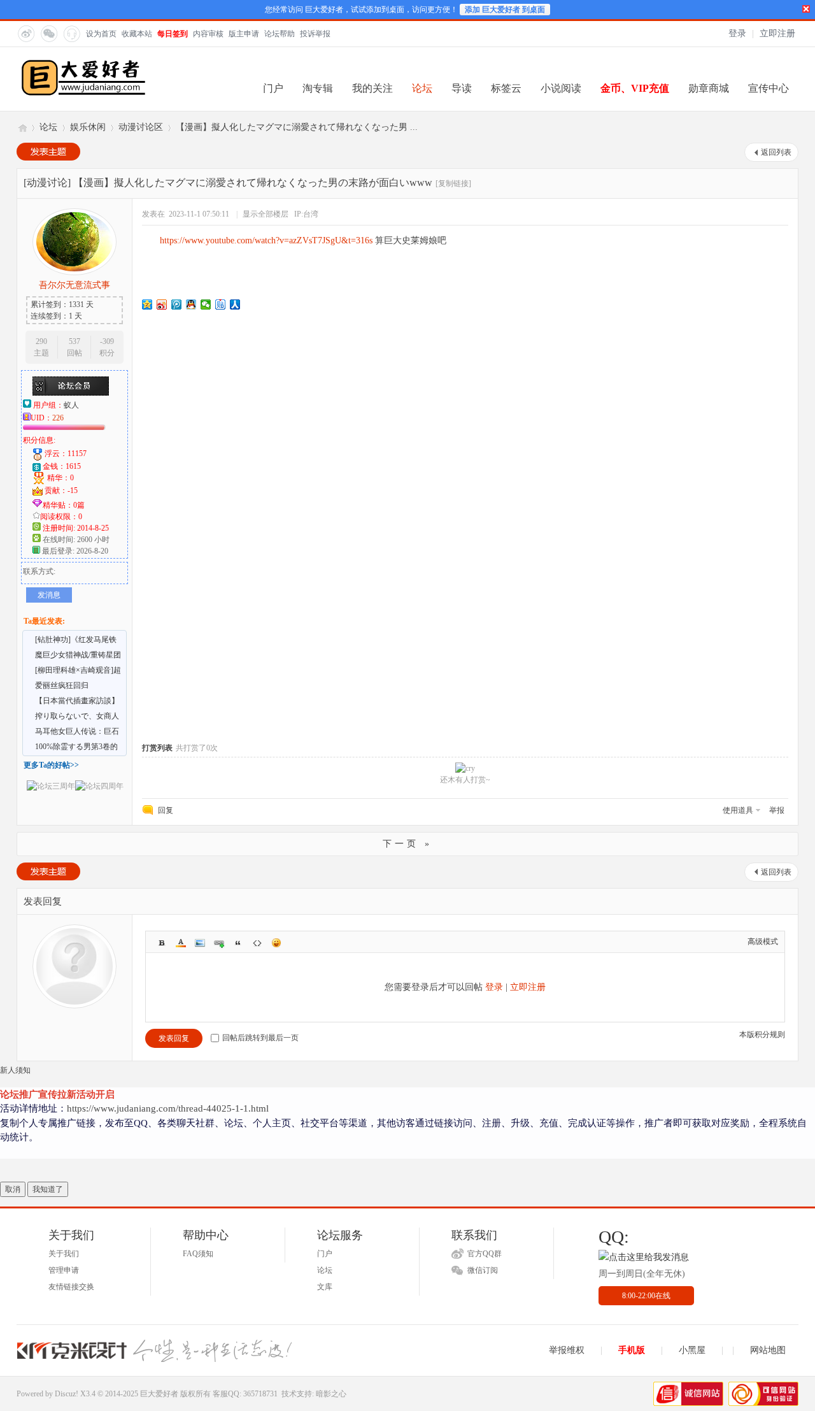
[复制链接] (453, 183)
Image (200, 942)
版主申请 (244, 33)
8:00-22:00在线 (646, 1295)
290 (41, 341)
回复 (165, 810)
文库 (324, 1286)
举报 (776, 810)
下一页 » (407, 844)
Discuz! (66, 1393)
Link (219, 942)
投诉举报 (315, 33)
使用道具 (738, 810)
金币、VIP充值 (634, 88)
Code (257, 942)
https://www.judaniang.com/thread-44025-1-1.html (168, 1108)
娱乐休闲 (88, 127)
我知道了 (47, 1189)
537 (74, 341)
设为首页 (101, 33)
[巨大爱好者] (83, 94)
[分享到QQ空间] (147, 304)
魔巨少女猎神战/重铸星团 (78, 654)
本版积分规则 (762, 1034)
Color (180, 942)
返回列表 (776, 152)
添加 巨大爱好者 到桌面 (505, 9)
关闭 (806, 9)
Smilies (276, 942)
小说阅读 (561, 88)
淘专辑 (317, 88)
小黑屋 (692, 1350)
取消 (12, 1189)
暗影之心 (331, 1393)
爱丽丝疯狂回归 (62, 685)
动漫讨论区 (140, 127)
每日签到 (172, 33)
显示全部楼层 (265, 214)
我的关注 (372, 88)
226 (58, 417)
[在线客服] (71, 33)
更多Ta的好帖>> (51, 765)
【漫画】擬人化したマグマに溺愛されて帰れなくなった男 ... (297, 127)
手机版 (631, 1350)
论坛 (422, 88)
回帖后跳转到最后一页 (260, 1037)
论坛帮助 (279, 33)
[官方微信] (48, 33)
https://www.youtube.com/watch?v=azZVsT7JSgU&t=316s (266, 240)
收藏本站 (137, 33)
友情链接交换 (71, 1286)
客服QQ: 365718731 (245, 1393)
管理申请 (63, 1270)
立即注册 (777, 33)
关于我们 (63, 1253)
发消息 (49, 595)
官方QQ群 (484, 1253)
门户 (273, 88)
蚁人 (71, 405)
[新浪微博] (25, 33)
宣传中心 (768, 88)
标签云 (506, 88)
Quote (238, 942)
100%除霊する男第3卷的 (76, 746)
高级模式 (763, 941)
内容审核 (208, 33)
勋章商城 (708, 88)
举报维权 (567, 1350)
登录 (737, 33)
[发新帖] (48, 152)
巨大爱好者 (22, 127)
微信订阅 (482, 1270)
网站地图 (768, 1350)
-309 (107, 341)
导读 (461, 88)
